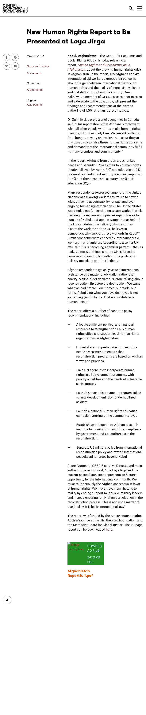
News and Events (38, 66)
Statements (34, 73)
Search (130, 8)
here (109, 529)
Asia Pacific (34, 104)
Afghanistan (35, 89)
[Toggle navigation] (139, 8)
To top (7, 600)
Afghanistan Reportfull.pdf (80, 573)
